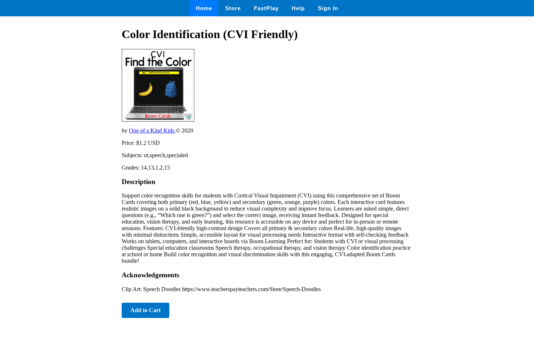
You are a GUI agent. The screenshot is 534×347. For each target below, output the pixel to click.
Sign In (328, 8)
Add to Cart (145, 310)
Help (298, 8)
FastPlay (266, 8)
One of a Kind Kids (152, 130)
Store (233, 8)
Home (204, 8)
